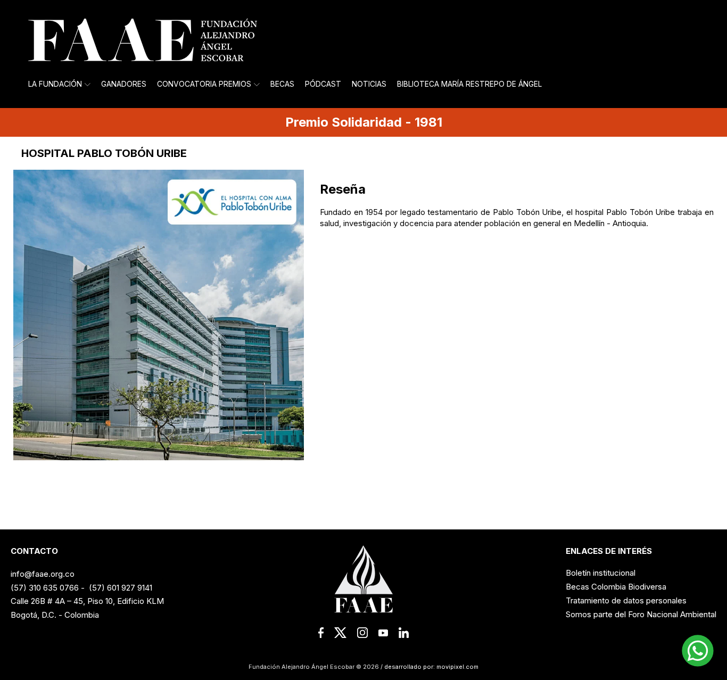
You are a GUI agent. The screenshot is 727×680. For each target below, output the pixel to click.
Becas (282, 84)
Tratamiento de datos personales (626, 600)
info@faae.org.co (43, 574)
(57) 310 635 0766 (45, 588)
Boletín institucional (600, 573)
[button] (698, 651)
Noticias (369, 84)
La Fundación (55, 84)
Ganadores (123, 84)
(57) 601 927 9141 (120, 588)
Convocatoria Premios (204, 84)
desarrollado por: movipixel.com (430, 666)
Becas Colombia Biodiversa (616, 587)
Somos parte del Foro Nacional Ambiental (641, 614)
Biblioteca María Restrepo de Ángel (469, 84)
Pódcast (323, 84)
